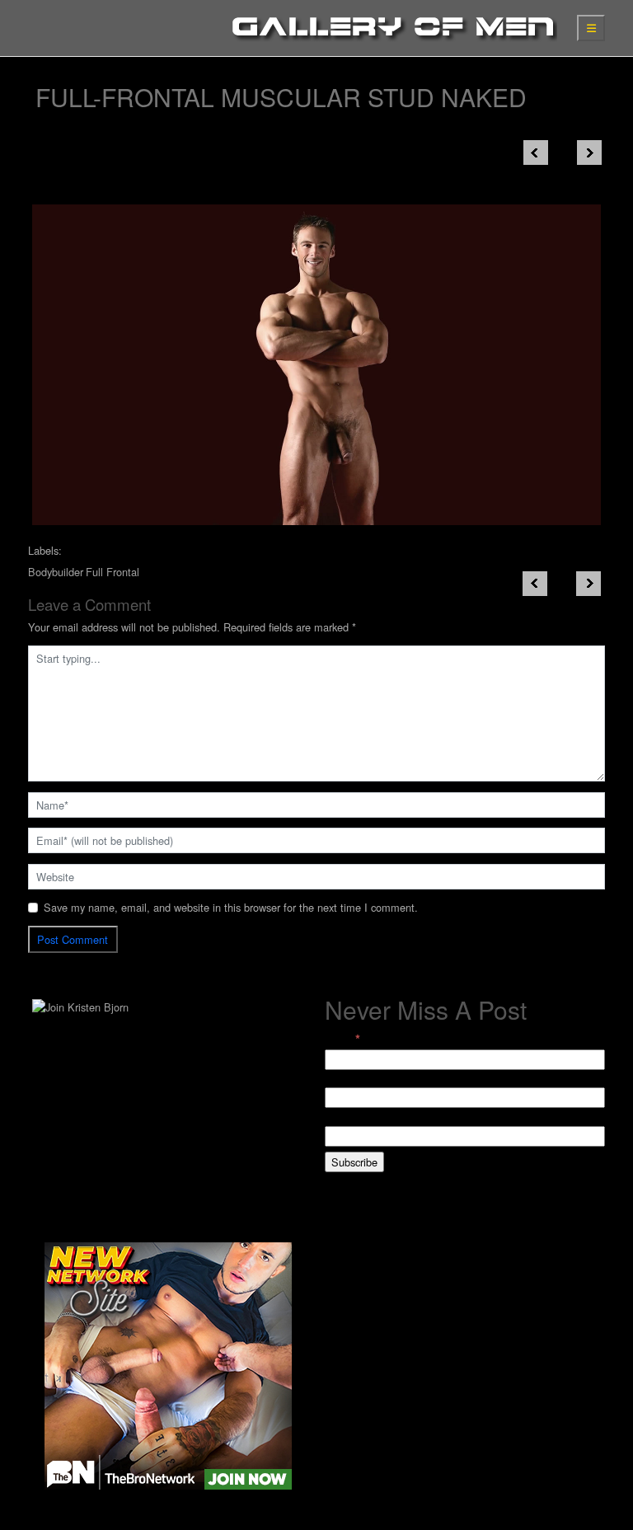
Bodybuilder (55, 572)
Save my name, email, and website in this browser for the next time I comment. (231, 907)
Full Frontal (112, 572)
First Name (351, 1079)
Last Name (350, 1117)
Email (342, 1039)
